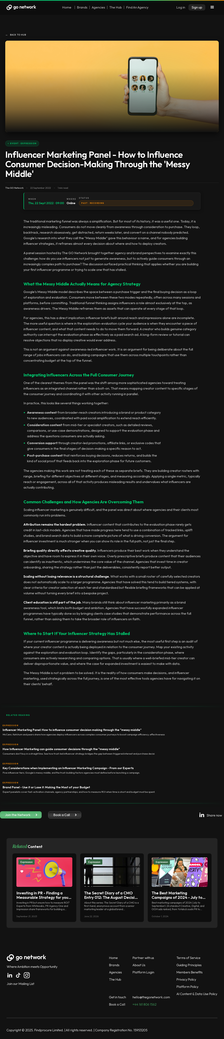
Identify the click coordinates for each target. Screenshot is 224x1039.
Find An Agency (137, 7)
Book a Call (117, 1004)
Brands (82, 7)
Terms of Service (188, 958)
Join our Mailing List (20, 984)
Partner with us (143, 958)
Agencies (98, 7)
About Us (138, 965)
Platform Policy (187, 987)
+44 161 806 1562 (144, 1004)
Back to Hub (15, 34)
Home (66, 7)
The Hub (115, 7)
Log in (180, 7)
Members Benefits (189, 972)
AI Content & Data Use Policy (196, 994)
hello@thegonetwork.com (151, 997)
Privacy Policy (186, 979)
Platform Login (143, 972)
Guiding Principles (189, 965)
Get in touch (117, 997)
